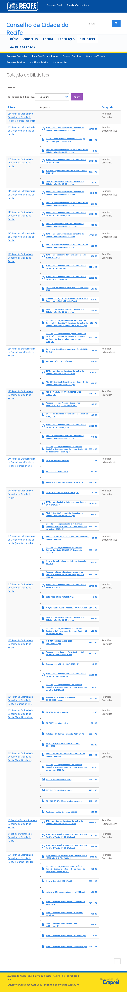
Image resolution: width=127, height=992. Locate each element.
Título (11, 87)
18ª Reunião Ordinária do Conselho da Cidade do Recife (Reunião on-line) (20, 714)
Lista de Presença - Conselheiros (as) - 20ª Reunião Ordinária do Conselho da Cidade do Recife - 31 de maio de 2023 (65, 869)
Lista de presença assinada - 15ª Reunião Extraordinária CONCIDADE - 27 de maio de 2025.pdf (64, 550)
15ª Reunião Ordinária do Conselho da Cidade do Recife (20, 588)
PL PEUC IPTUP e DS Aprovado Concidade (64, 801)
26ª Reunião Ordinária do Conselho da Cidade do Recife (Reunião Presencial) (22, 117)
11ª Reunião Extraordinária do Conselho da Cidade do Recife (21, 194)
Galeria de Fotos (22, 47)
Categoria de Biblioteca (21, 96)
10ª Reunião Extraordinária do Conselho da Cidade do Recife (21, 131)
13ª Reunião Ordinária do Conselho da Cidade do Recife (20, 395)
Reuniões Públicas (15, 62)
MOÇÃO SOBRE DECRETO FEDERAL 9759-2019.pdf (66, 608)
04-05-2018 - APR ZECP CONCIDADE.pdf (62, 492)
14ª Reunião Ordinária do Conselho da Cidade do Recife (20, 494)
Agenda (48, 39)
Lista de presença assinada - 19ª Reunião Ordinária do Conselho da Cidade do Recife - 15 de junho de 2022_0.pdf (66, 767)
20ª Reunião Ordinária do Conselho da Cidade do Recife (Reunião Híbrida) (20, 858)
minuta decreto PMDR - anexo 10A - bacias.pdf (66, 935)
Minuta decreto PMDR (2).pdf (59, 881)
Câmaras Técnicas (72, 56)
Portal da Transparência (78, 5)
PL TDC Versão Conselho (57, 471)
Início (14, 39)
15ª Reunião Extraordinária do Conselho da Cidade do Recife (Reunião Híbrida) (21, 539)
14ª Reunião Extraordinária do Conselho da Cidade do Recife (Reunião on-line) (21, 462)
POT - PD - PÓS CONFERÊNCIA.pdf (60, 361)
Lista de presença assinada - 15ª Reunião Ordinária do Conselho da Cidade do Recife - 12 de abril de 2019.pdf (66, 631)
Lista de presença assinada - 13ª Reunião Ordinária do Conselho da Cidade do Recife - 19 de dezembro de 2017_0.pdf (66, 449)
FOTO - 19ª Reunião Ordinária (58, 779)
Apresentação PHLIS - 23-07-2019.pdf (62, 664)
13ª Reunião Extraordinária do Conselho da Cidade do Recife (21, 352)
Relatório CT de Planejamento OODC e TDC (65, 482)
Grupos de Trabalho (96, 56)
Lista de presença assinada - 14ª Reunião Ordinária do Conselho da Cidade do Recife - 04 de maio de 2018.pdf (66, 526)
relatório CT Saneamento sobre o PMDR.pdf (65, 892)
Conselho (30, 39)
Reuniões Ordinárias (16, 56)
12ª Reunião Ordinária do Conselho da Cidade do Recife (20, 258)
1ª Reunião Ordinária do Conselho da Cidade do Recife (20, 837)
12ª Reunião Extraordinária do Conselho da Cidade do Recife (21, 237)
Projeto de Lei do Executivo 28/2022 (61, 812)
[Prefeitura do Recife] (22, 6)
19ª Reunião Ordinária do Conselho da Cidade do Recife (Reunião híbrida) (20, 757)
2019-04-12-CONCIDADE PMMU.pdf (60, 597)
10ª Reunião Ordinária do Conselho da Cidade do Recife (20, 162)
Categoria (107, 107)
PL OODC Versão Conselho (57, 460)
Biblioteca (87, 39)
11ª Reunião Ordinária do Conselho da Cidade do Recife (20, 216)
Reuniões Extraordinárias (45, 56)
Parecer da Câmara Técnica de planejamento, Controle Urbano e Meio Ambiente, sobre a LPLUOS (66, 574)
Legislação (66, 39)
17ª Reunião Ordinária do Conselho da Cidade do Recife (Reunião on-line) (20, 700)
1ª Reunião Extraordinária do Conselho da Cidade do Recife (22, 824)
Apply (77, 96)
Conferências (60, 62)
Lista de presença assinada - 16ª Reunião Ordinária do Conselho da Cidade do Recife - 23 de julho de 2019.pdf (66, 687)
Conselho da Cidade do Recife (37, 24)
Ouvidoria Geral (54, 5)
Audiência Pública (39, 62)
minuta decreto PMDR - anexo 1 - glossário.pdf (66, 946)
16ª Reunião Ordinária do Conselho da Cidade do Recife (20, 644)
